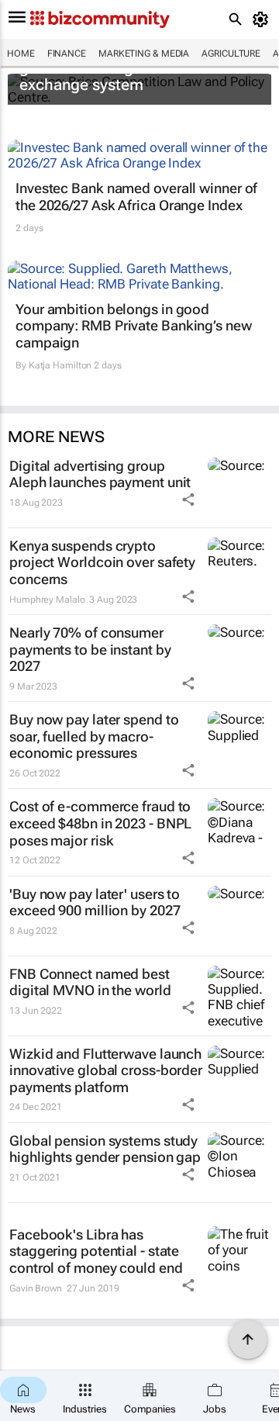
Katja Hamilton (60, 365)
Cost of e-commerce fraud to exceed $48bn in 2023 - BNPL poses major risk (100, 823)
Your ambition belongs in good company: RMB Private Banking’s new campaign (134, 326)
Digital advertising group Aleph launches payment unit (100, 474)
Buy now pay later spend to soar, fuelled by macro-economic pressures (93, 736)
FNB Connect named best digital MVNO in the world (90, 982)
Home (21, 53)
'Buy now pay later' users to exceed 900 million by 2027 (94, 902)
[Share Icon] (188, 499)
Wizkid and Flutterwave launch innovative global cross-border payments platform (105, 1070)
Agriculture (231, 53)
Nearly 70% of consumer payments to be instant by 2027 (90, 649)
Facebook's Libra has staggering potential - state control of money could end (95, 1251)
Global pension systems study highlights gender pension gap (105, 1149)
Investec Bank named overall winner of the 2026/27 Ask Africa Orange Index (136, 196)
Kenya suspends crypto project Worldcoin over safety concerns (102, 562)
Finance (66, 53)
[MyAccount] (263, 19)
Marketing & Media (143, 53)
